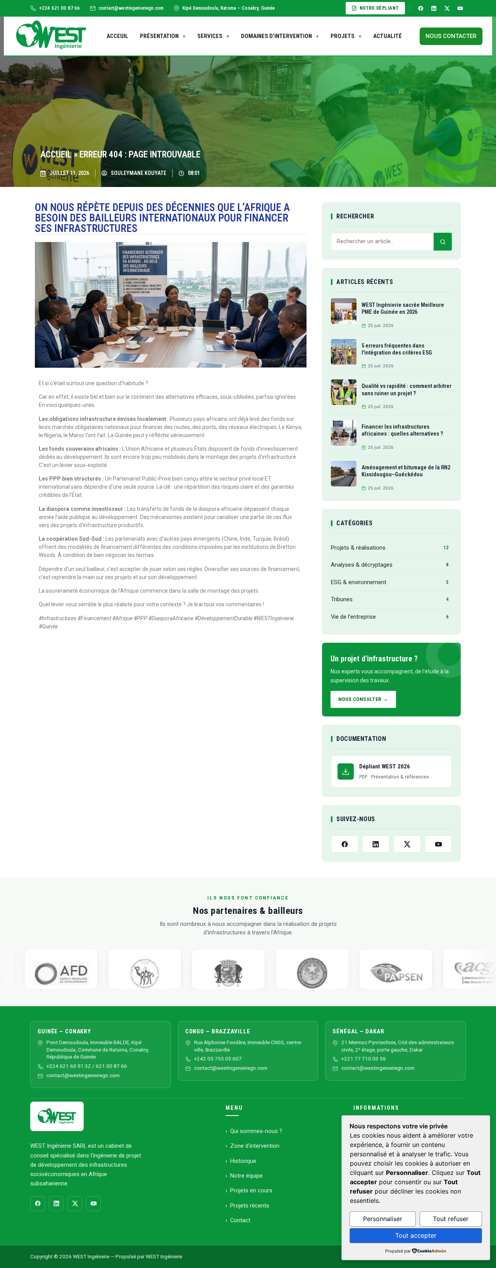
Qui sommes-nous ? (256, 1131)
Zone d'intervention (254, 1145)
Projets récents (249, 1205)
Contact (240, 1220)
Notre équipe (246, 1175)
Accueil (56, 154)
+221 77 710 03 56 (363, 1059)
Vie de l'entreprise (389, 616)
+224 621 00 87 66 (59, 8)
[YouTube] (460, 8)
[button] (162, 36)
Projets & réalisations (389, 547)
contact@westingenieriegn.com (83, 1075)
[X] (447, 8)
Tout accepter (415, 1235)
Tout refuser (450, 1219)
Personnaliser (382, 1219)
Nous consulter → (363, 699)
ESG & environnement (389, 582)
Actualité (387, 36)
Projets (343, 36)
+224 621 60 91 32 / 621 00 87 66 (86, 1066)
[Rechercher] (443, 242)
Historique (243, 1160)
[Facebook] (420, 8)
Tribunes (389, 599)
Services (209, 36)
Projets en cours (251, 1190)
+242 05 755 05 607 (218, 1059)
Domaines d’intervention (276, 36)
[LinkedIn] (433, 8)
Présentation (159, 36)
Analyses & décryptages (389, 564)
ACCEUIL (117, 36)
